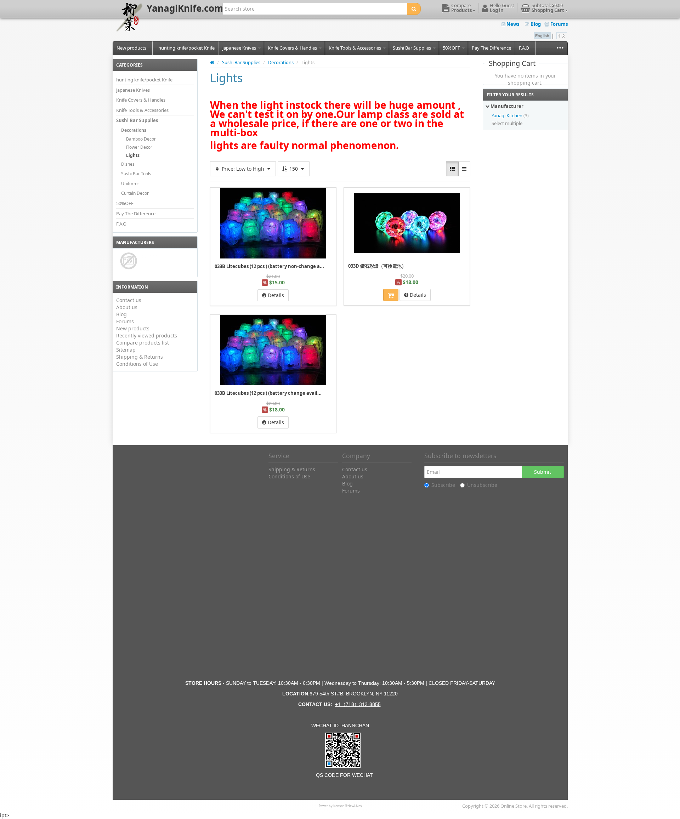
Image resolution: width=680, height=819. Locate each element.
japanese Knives (239, 48)
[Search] (414, 9)
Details (275, 295)
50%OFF (452, 48)
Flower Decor (139, 147)
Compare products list (142, 342)
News (512, 24)
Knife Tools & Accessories (355, 48)
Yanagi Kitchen (507, 115)
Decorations (133, 130)
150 (293, 168)
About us (126, 307)
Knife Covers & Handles (293, 48)
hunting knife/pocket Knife (186, 48)
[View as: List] (464, 168)
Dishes (128, 164)
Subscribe (443, 485)
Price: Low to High (243, 168)
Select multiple (507, 123)
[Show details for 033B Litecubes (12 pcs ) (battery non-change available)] (273, 223)
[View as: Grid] (452, 168)
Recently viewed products (146, 335)
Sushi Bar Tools (136, 174)
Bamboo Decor (141, 139)
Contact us (128, 300)
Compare (323, 192)
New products (131, 48)
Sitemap (126, 349)
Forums (558, 24)
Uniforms (130, 184)
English (542, 36)
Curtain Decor (135, 193)
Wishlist (359, 192)
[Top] (212, 62)
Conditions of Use (137, 363)
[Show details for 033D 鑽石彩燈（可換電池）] (407, 223)
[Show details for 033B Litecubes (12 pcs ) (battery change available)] (273, 350)
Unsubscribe (482, 485)
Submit (542, 471)
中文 (562, 36)
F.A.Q (524, 48)
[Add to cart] (390, 295)
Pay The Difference (491, 48)
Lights (133, 155)
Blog (535, 24)
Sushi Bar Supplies (412, 48)
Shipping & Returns (139, 356)
